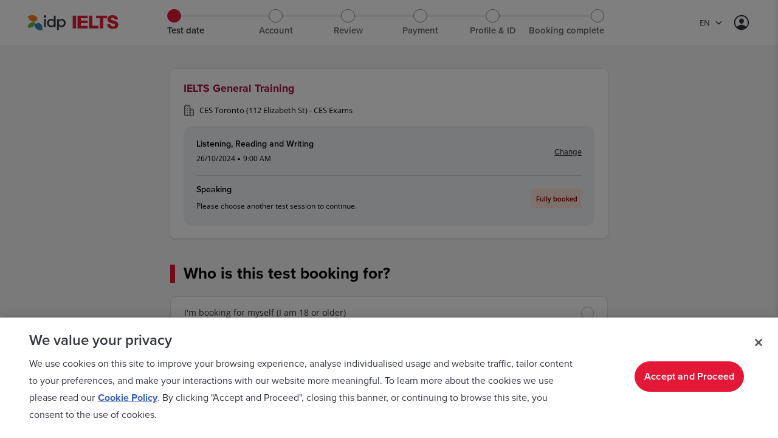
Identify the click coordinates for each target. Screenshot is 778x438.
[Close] (758, 342)
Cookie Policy (127, 398)
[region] (389, 378)
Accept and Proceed (689, 376)
